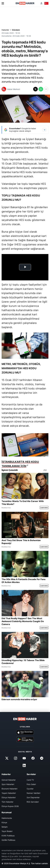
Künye (4, 822)
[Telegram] (42, 758)
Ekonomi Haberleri (9, 789)
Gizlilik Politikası (8, 840)
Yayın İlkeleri (7, 831)
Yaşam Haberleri (9, 793)
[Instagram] (16, 758)
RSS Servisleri (33, 802)
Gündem (16, 30)
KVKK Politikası (8, 835)
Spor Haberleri (8, 784)
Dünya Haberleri (9, 797)
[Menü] (3, 3)
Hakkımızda (7, 818)
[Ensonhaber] (25, 3)
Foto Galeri (31, 784)
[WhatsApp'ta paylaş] (41, 89)
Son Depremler (33, 797)
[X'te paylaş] (35, 89)
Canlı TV (30, 780)
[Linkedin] (24, 765)
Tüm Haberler (7, 802)
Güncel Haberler (9, 780)
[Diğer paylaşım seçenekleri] (46, 89)
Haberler (5, 30)
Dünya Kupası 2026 (10, 806)
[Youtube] (24, 758)
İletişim (5, 827)
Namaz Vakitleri (33, 793)
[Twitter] (7, 758)
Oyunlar (30, 789)
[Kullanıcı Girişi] (41, 3)
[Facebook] (33, 758)
